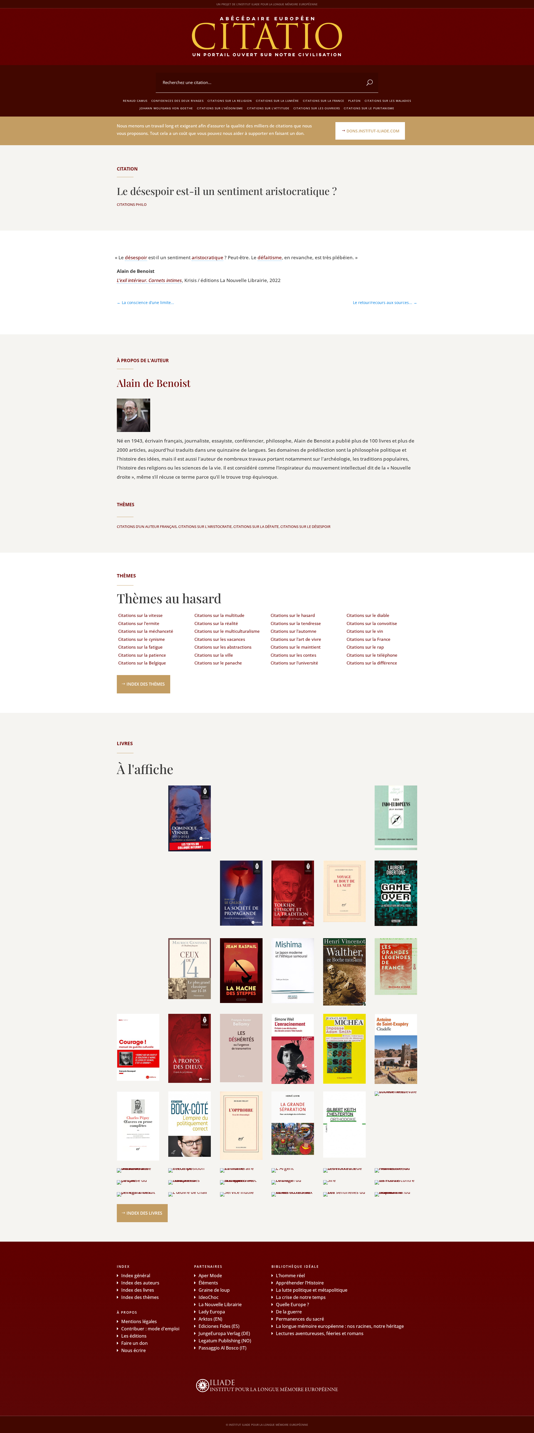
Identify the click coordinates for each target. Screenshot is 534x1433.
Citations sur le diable (368, 615)
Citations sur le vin (365, 631)
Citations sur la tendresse (296, 623)
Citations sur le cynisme (141, 639)
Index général (135, 1276)
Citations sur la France (323, 101)
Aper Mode (210, 1276)
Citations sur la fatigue (140, 647)
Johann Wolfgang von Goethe (166, 108)
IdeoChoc (209, 1297)
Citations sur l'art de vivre (296, 639)
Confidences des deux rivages (177, 101)
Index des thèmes (146, 684)
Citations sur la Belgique (142, 663)
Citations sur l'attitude (268, 108)
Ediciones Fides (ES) (219, 1326)
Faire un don (134, 1343)
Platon (354, 101)
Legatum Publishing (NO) (225, 1341)
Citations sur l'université (294, 663)
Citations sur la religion (229, 101)
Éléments (208, 1283)
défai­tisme (270, 257)
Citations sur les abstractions (222, 647)
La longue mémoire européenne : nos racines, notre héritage (340, 1326)
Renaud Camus (135, 101)
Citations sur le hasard (293, 615)
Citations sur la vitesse (140, 615)
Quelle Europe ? (292, 1304)
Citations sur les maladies (388, 101)
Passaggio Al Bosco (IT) (222, 1348)
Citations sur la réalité (216, 623)
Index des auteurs (140, 1283)
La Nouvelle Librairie (220, 1304)
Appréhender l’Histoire (300, 1283)
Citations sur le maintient (296, 647)
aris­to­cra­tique (207, 257)
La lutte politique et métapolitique (311, 1290)
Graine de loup (214, 1290)
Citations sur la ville (213, 655)
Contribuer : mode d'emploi (150, 1329)
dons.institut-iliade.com (373, 131)
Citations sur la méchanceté (145, 631)
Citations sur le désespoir (305, 526)
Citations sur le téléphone (372, 655)
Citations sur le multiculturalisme (227, 631)
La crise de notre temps (301, 1297)
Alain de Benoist (154, 382)
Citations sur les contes (293, 655)
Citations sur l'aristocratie (205, 526)
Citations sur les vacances (219, 639)
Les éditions (134, 1336)
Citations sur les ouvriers (316, 108)
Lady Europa (212, 1312)
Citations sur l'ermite (138, 623)
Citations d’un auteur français (147, 526)
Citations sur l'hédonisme (220, 108)
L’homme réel (290, 1276)
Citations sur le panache (218, 663)
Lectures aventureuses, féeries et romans (320, 1333)
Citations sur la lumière (277, 101)
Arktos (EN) (210, 1319)
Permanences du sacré (300, 1319)
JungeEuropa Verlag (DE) (224, 1333)
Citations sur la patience (142, 655)
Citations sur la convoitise (372, 623)
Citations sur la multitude (219, 615)
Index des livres (144, 1213)
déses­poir (136, 257)
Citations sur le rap (365, 647)
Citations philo (132, 204)
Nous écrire (133, 1350)
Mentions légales (139, 1321)
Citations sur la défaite (256, 526)
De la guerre (289, 1312)
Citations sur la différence (372, 663)
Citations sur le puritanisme (369, 108)
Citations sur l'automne (294, 631)
